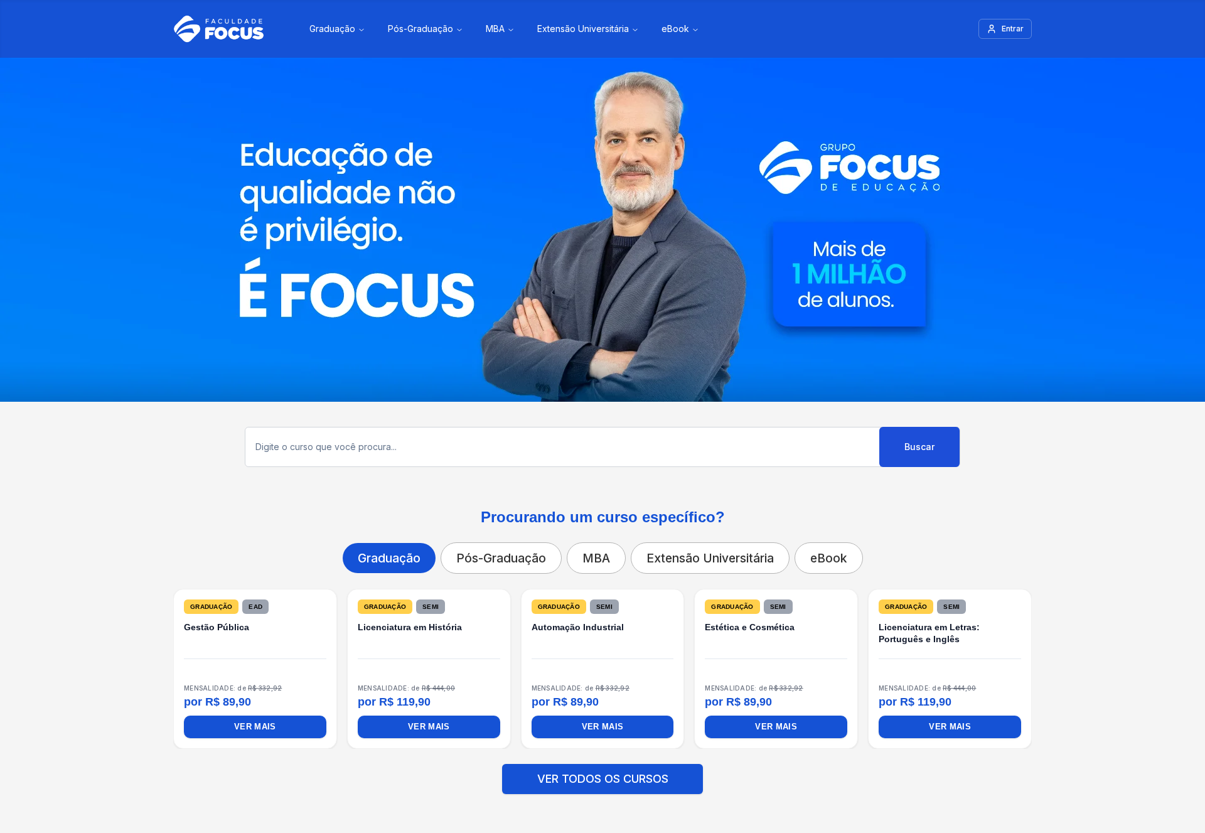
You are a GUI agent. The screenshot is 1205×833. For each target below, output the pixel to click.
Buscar (919, 446)
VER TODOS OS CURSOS (602, 808)
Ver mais (255, 727)
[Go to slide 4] (602, 774)
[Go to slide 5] (618, 774)
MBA (495, 28)
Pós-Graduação (420, 28)
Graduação (332, 28)
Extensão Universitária (583, 28)
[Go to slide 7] (648, 774)
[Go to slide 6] (633, 774)
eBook (675, 28)
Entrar (1013, 28)
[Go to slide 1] (557, 774)
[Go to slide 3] (587, 774)
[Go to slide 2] (572, 774)
